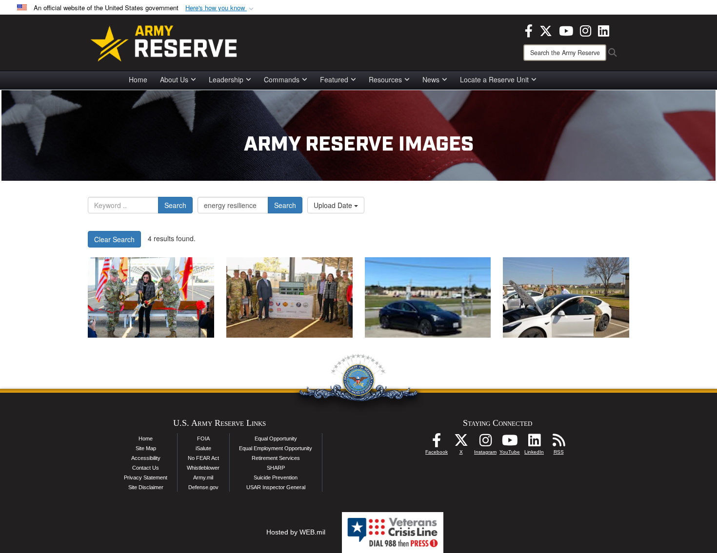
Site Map (146, 448)
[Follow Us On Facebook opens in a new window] (436, 443)
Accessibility (145, 458)
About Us (174, 79)
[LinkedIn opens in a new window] (603, 30)
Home (138, 79)
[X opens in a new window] (545, 30)
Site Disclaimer (145, 487)
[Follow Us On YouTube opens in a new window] (510, 443)
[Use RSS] (558, 443)
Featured (334, 79)
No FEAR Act (203, 458)
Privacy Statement (145, 477)
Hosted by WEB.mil (295, 532)
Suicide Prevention (276, 477)
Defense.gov (203, 487)
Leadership (226, 79)
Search (175, 205)
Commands (281, 79)
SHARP (276, 468)
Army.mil (203, 477)
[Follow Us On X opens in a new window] (461, 443)
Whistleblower (203, 468)
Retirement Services (276, 458)
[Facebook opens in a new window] (529, 30)
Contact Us (145, 468)
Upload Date (334, 205)
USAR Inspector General (275, 487)
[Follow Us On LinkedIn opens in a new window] (534, 443)
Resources (385, 79)
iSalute (203, 448)
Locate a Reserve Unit (494, 79)
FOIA (203, 438)
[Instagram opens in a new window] (585, 30)
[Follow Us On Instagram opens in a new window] (485, 443)
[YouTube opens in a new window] (566, 30)
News (430, 79)
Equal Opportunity (276, 438)
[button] (220, 8)
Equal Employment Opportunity (275, 448)
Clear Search (114, 239)
